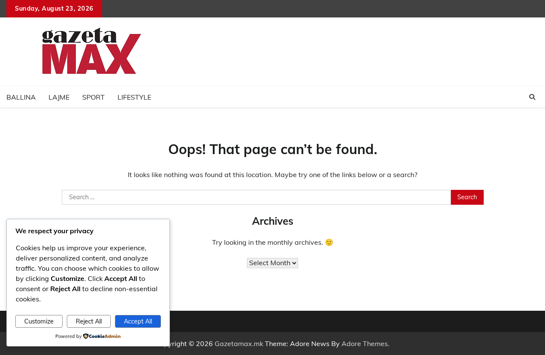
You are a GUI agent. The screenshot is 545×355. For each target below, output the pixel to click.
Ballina (21, 97)
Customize (39, 321)
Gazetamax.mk (239, 343)
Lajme (59, 97)
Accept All (138, 321)
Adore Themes (364, 343)
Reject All (89, 321)
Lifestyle (134, 97)
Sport (93, 97)
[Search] (532, 97)
